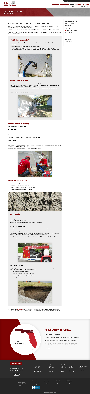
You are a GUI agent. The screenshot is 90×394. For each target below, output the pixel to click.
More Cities (48, 348)
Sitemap (62, 371)
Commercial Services (71, 21)
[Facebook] (17, 385)
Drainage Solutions (37, 372)
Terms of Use (71, 371)
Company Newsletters (83, 366)
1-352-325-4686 (16, 371)
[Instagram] (22, 385)
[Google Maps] (25, 385)
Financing (71, 367)
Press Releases (81, 368)
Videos (50, 366)
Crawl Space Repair (37, 366)
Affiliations (71, 366)
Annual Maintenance (72, 368)
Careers (80, 367)
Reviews (50, 370)
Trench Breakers (68, 39)
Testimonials (51, 368)
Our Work (59, 6)
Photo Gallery (67, 43)
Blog (62, 368)
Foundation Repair (37, 370)
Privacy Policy (81, 370)
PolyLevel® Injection (69, 34)
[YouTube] (19, 385)
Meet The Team (63, 367)
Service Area (76, 6)
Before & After (51, 367)
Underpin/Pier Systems (69, 23)
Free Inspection (85, 6)
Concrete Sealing (68, 37)
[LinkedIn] (23, 385)
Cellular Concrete (68, 41)
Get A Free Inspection (16, 363)
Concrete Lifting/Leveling (69, 32)
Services (51, 6)
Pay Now (71, 4)
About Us (67, 6)
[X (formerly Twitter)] (20, 385)
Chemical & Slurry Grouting (71, 30)
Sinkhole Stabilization (70, 26)
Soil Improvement (68, 25)
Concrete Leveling (37, 368)
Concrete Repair (36, 367)
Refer (70, 370)
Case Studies (51, 372)
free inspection (20, 309)
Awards (62, 370)
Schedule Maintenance (64, 4)
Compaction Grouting (70, 28)
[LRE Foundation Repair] (10, 4)
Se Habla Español (56, 4)
